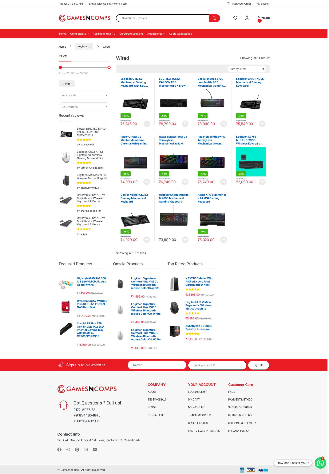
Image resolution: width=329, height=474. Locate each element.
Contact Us (156, 415)
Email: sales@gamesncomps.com (108, 3)
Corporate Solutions (131, 33)
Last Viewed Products (204, 431)
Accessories (154, 33)
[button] (320, 463)
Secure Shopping (240, 407)
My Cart (194, 399)
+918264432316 (86, 421)
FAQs (231, 391)
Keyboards (84, 46)
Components (78, 33)
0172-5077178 (84, 410)
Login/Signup (197, 391)
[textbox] (85, 95)
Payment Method (240, 399)
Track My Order (199, 415)
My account (263, 3)
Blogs (152, 407)
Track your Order (241, 3)
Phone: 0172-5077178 (71, 3)
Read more (223, 123)
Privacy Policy (239, 431)
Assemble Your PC (104, 33)
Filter (66, 83)
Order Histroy (198, 423)
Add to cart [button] (147, 123)
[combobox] (162, 18)
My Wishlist (196, 407)
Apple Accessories (180, 33)
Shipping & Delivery (242, 423)
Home (62, 33)
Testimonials (157, 399)
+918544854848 (87, 415)
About (152, 391)
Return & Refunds (240, 415)
